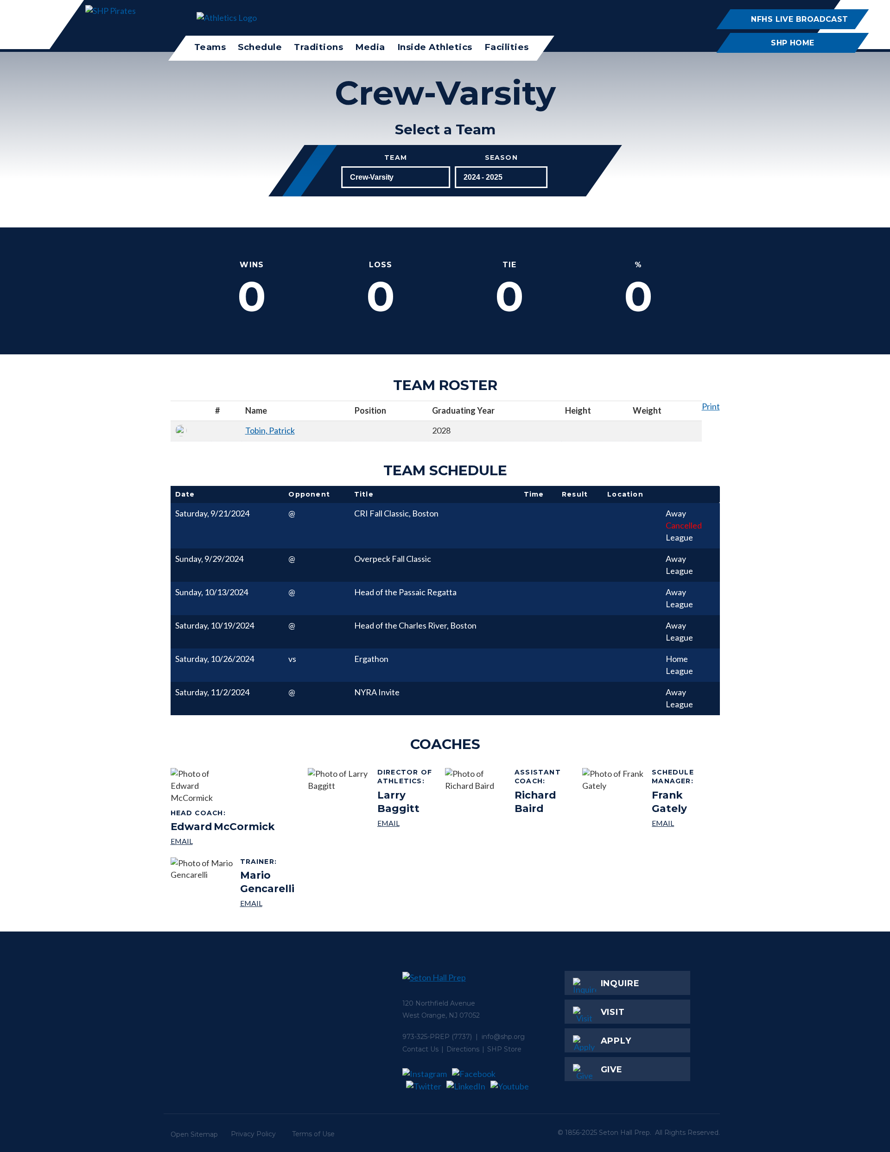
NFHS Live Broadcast (799, 19)
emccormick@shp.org (223, 841)
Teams (210, 47)
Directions (462, 1049)
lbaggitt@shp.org (407, 823)
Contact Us (420, 1049)
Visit (613, 1012)
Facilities (506, 47)
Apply (616, 1041)
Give (612, 1069)
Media (370, 47)
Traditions (318, 47)
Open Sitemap (194, 1134)
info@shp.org (503, 1036)
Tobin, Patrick (270, 430)
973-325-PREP (426, 1036)
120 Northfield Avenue (438, 1003)
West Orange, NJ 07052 (441, 1015)
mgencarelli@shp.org (270, 903)
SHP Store (504, 1049)
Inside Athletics (434, 47)
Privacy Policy (253, 1134)
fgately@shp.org (682, 823)
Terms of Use (313, 1134)
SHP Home (792, 42)
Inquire (620, 983)
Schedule (260, 47)
